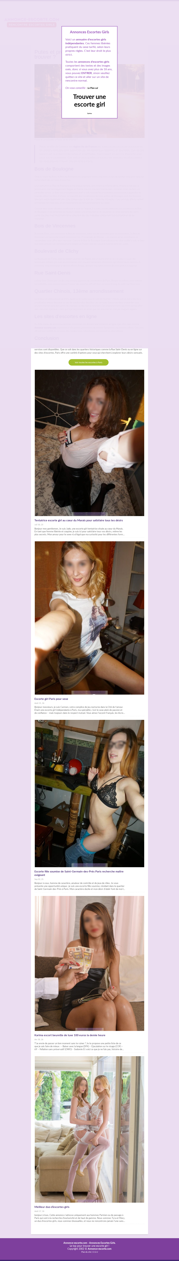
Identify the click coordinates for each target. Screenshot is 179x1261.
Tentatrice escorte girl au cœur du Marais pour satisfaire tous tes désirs (78, 520)
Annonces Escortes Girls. (102, 1243)
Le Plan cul (93, 88)
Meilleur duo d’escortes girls (51, 1207)
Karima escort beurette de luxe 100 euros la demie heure (69, 1035)
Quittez (89, 113)
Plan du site (86, 1252)
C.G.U (95, 1252)
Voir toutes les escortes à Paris (88, 362)
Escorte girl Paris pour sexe (51, 699)
